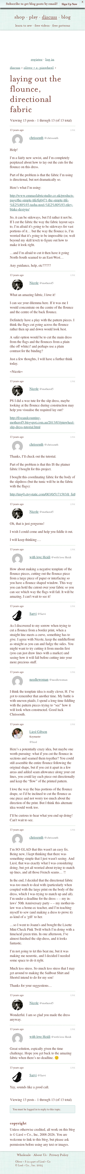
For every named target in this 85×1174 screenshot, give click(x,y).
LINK (72, 130)
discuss (49, 17)
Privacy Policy (58, 1155)
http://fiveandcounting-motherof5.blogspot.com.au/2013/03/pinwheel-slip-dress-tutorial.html (42, 422)
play (33, 17)
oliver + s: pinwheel (39, 67)
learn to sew (23, 26)
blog (66, 17)
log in (49, 59)
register (36, 59)
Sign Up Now (69, 4)
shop (19, 17)
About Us (40, 1155)
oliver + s (42, 43)
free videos (42, 26)
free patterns (61, 26)
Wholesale (24, 1155)
